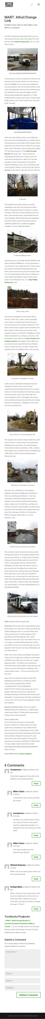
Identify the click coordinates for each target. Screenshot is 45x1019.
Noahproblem (16, 887)
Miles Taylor (11, 25)
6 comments (15, 28)
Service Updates (26, 754)
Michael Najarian (18, 865)
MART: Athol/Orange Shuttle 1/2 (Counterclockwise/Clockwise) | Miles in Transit (19, 923)
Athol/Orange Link (22, 41)
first (14, 84)
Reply (36, 783)
